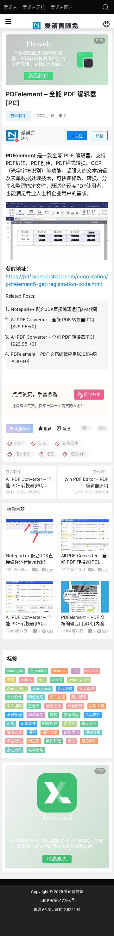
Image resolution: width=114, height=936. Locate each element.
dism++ (59, 670)
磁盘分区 (89, 723)
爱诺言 (69, 723)
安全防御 (75, 706)
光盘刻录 (65, 688)
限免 (71, 741)
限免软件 (89, 741)
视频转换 (92, 732)
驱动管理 (35, 749)
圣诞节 (34, 706)
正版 (10, 723)
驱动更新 (14, 749)
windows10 (79, 679)
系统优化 (71, 732)
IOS (76, 670)
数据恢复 (71, 714)
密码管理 (14, 714)
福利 (32, 732)
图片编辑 (14, 706)
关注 (79, 136)
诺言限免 (14, 741)
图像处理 (35, 697)
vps (42, 679)
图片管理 (78, 697)
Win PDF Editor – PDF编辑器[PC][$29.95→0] (86, 485)
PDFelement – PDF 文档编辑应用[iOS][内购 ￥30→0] (83, 623)
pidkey (27, 679)
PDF (10, 679)
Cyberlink (38, 670)
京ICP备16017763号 (57, 900)
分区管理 (86, 688)
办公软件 (18, 115)
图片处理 (57, 697)
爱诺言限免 (73, 891)
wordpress (42, 688)
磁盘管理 (14, 732)
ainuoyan (15, 670)
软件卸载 (53, 741)
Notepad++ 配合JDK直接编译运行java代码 (54, 309)
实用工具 (96, 706)
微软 (53, 714)
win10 (57, 679)
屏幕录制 (35, 714)
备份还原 (53, 706)
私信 (100, 136)
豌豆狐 (34, 741)
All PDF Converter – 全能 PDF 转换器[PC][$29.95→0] (28, 485)
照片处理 (49, 723)
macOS (91, 670)
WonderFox (16, 688)
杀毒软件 (92, 714)
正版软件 (28, 723)
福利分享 (49, 732)
